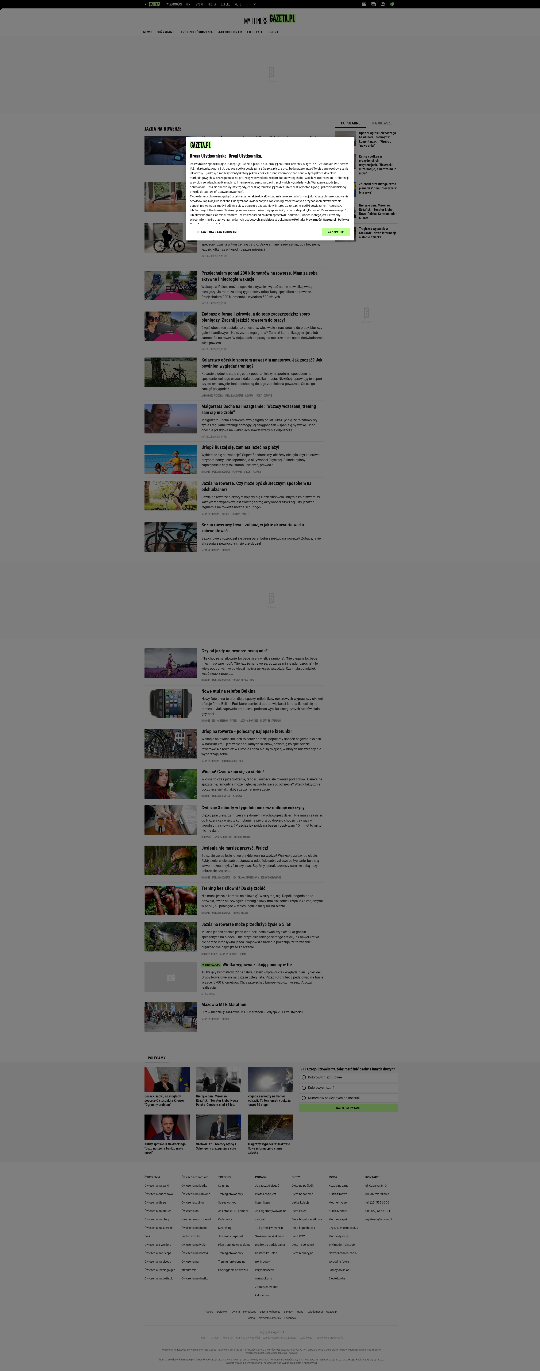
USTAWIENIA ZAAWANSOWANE (217, 232)
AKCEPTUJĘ (336, 232)
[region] (270, 188)
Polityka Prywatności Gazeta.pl (315, 219)
